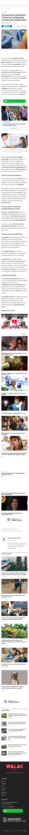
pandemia (14, 531)
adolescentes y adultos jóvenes (9, 529)
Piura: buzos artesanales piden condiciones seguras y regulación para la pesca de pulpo (13, 573)
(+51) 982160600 (10, 806)
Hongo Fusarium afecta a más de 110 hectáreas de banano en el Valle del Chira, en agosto (14, 642)
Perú (2, 786)
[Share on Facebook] (2, 26)
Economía (3, 788)
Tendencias (4, 792)
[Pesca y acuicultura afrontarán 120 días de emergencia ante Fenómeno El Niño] (14, 608)
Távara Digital (23, 830)
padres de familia (6, 531)
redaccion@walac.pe (12, 802)
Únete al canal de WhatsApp (16, 101)
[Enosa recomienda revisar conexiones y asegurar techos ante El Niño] (4, 746)
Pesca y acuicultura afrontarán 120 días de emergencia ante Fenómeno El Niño (13, 618)
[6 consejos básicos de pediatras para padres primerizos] (14, 655)
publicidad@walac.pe (6, 803)
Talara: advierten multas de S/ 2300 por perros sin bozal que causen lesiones (12, 687)
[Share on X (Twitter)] (5, 26)
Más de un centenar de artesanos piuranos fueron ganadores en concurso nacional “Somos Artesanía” (17, 753)
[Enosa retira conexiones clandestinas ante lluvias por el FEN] (14, 586)
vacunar (3, 280)
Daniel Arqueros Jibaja (6, 22)
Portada (3, 781)
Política (3, 790)
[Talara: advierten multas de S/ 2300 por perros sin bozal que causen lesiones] (14, 677)
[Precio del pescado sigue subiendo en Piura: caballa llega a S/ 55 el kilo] (4, 730)
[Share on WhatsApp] (8, 26)
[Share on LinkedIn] (11, 26)
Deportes (3, 795)
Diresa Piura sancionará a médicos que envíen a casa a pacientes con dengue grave (17, 738)
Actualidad (4, 12)
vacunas (20, 531)
